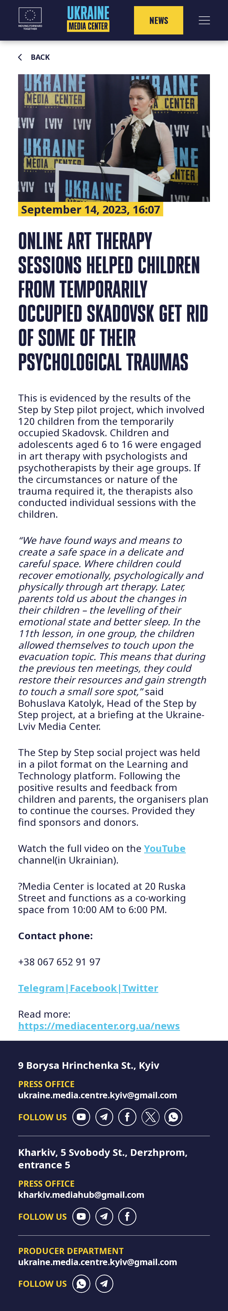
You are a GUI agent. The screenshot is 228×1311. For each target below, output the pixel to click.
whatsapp (173, 1117)
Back (40, 57)
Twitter (140, 987)
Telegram (41, 987)
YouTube (165, 848)
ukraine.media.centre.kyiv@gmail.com (97, 1095)
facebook (127, 1117)
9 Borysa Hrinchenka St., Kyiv (88, 1065)
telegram (104, 1117)
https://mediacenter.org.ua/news (99, 1025)
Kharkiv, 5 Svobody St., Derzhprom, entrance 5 (103, 1158)
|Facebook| (93, 987)
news (158, 20)
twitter (150, 1117)
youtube (81, 1117)
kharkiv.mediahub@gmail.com (81, 1194)
